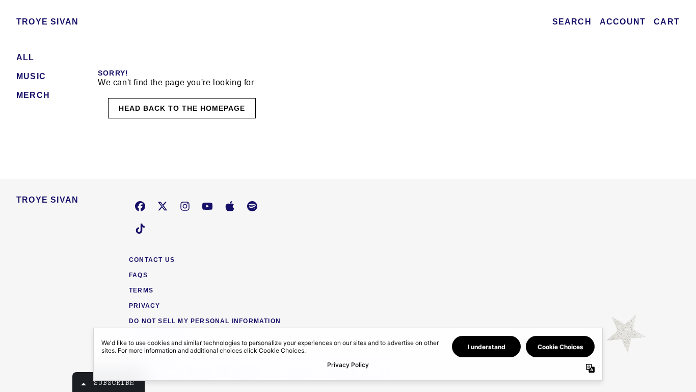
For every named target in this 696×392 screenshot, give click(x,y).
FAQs (138, 275)
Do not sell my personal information (205, 321)
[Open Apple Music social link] (230, 206)
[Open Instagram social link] (185, 206)
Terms (141, 290)
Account (623, 21)
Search (572, 21)
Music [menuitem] (31, 76)
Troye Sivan (47, 21)
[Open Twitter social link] (162, 206)
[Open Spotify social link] (252, 206)
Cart (667, 21)
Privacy (144, 305)
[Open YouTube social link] (207, 206)
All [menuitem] (25, 57)
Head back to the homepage (182, 108)
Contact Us (152, 259)
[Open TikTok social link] (140, 228)
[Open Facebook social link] (140, 206)
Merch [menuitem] (33, 95)
